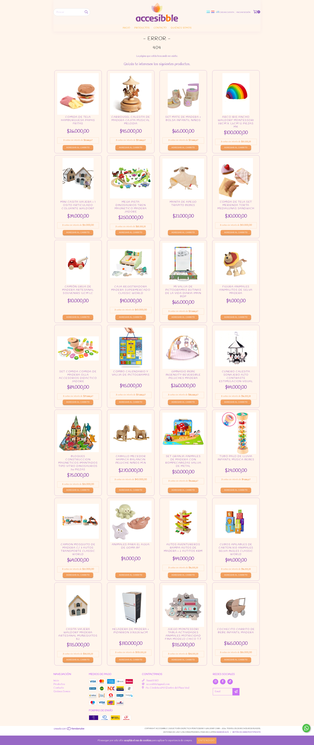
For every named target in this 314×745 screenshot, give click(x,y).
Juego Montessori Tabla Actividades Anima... (183, 634)
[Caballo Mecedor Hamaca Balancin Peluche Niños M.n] (131, 433)
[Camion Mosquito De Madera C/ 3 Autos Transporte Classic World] (78, 521)
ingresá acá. (222, 732)
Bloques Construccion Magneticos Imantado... (78, 463)
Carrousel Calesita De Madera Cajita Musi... (131, 121)
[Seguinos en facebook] (223, 681)
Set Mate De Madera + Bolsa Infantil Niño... (183, 121)
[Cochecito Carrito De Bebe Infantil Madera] (236, 606)
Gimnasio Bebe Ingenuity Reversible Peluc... (183, 376)
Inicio (126, 27)
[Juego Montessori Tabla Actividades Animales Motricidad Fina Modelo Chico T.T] (183, 606)
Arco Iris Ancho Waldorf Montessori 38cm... (236, 122)
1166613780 (152, 680)
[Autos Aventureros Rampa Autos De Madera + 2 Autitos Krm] (183, 521)
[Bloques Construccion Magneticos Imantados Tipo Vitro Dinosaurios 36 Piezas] (78, 433)
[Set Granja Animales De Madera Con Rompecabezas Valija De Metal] (183, 433)
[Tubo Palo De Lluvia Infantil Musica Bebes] (236, 433)
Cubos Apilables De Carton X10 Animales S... (236, 549)
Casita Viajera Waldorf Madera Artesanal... (78, 634)
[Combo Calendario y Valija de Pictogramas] (131, 348)
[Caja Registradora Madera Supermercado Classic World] (131, 263)
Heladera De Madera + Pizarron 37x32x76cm (131, 634)
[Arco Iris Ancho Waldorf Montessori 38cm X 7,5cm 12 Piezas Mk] (236, 94)
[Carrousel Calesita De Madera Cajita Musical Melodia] (131, 94)
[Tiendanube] (69, 730)
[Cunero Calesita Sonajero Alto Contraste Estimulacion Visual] (236, 348)
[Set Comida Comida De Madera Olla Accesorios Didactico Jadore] (78, 348)
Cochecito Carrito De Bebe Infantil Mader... (236, 634)
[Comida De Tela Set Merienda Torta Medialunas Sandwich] (236, 179)
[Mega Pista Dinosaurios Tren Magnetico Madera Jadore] (131, 179)
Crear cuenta (227, 12)
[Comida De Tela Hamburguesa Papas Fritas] (78, 94)
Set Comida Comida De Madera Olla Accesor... (78, 376)
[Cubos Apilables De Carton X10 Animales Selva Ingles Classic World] (236, 521)
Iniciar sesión (243, 12)
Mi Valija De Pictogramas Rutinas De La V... (183, 291)
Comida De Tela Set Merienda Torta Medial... (236, 206)
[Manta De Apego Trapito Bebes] (183, 179)
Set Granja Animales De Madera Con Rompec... (183, 461)
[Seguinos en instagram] (215, 681)
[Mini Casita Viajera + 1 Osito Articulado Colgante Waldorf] (78, 179)
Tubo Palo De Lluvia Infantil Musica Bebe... (236, 461)
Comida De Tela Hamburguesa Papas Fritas (78, 121)
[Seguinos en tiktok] (230, 681)
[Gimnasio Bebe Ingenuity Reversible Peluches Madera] (183, 348)
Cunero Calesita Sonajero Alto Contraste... (236, 376)
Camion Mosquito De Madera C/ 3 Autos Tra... (78, 549)
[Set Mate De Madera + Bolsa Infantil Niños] (183, 94)
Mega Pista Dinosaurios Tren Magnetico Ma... (131, 207)
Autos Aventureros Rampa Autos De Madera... (183, 549)
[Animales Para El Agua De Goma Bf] (131, 521)
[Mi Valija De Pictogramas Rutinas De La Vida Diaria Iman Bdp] (183, 263)
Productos (142, 27)
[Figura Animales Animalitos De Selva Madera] (236, 263)
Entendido (206, 740)
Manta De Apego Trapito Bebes (183, 206)
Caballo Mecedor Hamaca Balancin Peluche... (131, 461)
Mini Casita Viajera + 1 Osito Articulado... (78, 206)
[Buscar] (86, 12)
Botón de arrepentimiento (246, 732)
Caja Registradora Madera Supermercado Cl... (131, 291)
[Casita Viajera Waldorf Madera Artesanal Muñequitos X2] (78, 606)
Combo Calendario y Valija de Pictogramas (131, 376)
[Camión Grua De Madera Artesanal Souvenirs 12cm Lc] (78, 263)
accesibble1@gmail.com (158, 684)
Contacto (160, 27)
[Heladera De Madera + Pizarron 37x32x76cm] (131, 606)
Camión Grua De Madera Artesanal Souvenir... (78, 291)
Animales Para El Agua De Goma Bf (131, 549)
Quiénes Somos (181, 27)
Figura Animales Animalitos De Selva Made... (236, 291)
